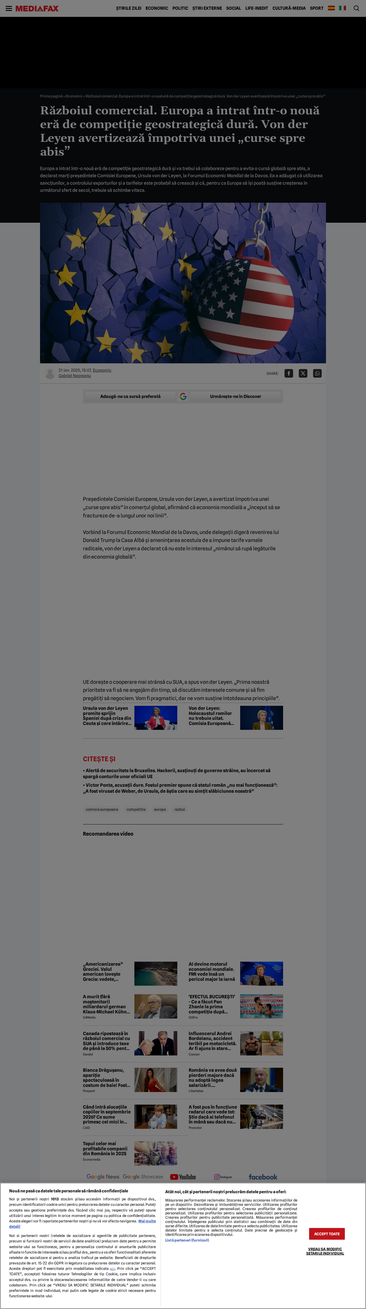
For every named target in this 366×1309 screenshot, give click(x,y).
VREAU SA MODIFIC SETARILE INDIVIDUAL (325, 1251)
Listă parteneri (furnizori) (187, 1240)
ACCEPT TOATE (327, 1234)
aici (112, 1268)
